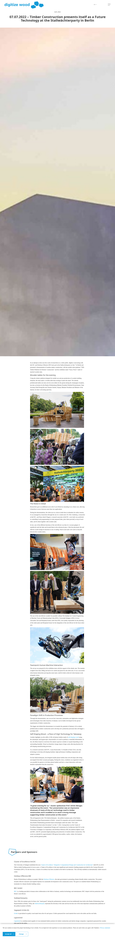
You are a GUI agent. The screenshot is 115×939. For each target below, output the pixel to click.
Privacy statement (105, 928)
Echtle (16, 913)
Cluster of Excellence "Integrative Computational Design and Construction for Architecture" (67, 865)
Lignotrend (17, 921)
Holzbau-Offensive (49, 879)
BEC (15, 891)
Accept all (8, 934)
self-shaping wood (73, 737)
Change (21, 934)
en (95, 4)
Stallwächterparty (40, 903)
